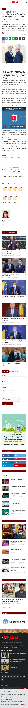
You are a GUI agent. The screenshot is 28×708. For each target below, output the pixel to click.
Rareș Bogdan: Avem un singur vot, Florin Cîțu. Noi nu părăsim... (14, 274)
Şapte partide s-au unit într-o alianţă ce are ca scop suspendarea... (18, 654)
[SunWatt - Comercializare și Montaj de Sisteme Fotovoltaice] (14, 430)
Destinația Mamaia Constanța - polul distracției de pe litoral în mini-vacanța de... (14, 170)
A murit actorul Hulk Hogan (16, 479)
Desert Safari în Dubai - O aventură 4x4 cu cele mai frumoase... (16, 551)
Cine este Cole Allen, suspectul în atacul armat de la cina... (12, 600)
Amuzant (20, 193)
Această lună (14, 474)
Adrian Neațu (5, 537)
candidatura (9, 160)
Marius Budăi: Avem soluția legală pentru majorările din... (12, 364)
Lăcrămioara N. (8, 33)
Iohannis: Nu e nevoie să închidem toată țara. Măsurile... (13, 297)
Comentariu (5, 387)
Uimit (15, 202)
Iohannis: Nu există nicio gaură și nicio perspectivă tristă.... (12, 252)
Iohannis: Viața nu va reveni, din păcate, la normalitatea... (13, 319)
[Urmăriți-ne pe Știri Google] (14, 621)
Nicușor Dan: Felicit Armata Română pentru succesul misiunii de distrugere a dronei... (14, 177)
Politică (3, 8)
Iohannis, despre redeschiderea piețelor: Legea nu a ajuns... (12, 341)
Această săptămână (5, 474)
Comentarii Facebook (14, 371)
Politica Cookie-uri (21, 704)
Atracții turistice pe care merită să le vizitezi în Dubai (17, 542)
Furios (4, 202)
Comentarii (5, 371)
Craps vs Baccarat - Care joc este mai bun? (18, 494)
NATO (4, 160)
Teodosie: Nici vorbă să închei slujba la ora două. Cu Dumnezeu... (18, 660)
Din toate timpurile (22, 474)
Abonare (24, 688)
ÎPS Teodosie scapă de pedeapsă (18, 486)
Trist (9, 202)
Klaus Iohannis (5, 157)
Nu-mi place (10, 193)
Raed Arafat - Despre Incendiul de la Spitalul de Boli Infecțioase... (17, 569)
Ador (15, 193)
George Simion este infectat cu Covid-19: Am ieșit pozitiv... (18, 667)
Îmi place (4, 193)
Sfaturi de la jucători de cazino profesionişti (17, 511)
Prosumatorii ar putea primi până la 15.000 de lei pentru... (18, 502)
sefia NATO (19, 157)
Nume (3, 375)
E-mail (3, 381)
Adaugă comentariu (7, 404)
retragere (12, 157)
